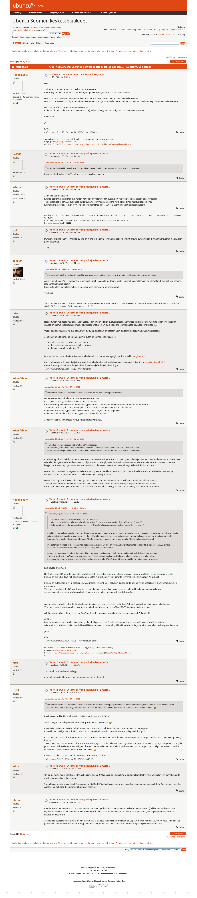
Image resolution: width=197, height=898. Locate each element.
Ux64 (16, 690)
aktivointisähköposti (26, 30)
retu (15, 313)
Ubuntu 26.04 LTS (166, 35)
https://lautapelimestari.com (63, 142)
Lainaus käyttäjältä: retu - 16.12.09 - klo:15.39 (62, 387)
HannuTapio (20, 74)
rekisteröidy (56, 28)
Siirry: (127, 850)
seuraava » (182, 57)
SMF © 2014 (96, 868)
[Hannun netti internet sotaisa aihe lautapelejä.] (17, 104)
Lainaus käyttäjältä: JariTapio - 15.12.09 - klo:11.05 (64, 163)
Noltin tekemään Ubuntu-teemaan (112, 873)
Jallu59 (17, 260)
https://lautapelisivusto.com (66, 144)
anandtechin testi (95, 677)
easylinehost (139, 356)
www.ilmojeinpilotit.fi (155, 362)
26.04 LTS (114, 30)
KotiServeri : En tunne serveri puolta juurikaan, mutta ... (78, 74)
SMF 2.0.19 (85, 868)
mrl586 (17, 154)
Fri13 (16, 766)
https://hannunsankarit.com (92, 144)
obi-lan (17, 800)
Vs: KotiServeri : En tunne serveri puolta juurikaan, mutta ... (79, 153)
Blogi (156, 30)
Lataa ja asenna (128, 30)
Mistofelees (20, 378)
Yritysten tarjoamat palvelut (172, 30)
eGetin (17, 187)
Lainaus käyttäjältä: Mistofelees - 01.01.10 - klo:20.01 (65, 508)
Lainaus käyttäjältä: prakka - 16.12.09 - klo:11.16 (63, 269)
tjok (15, 230)
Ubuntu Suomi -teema (78, 873)
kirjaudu (44, 28)
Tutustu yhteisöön (144, 30)
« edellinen (170, 57)
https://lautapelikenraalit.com (118, 144)
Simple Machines (108, 868)
